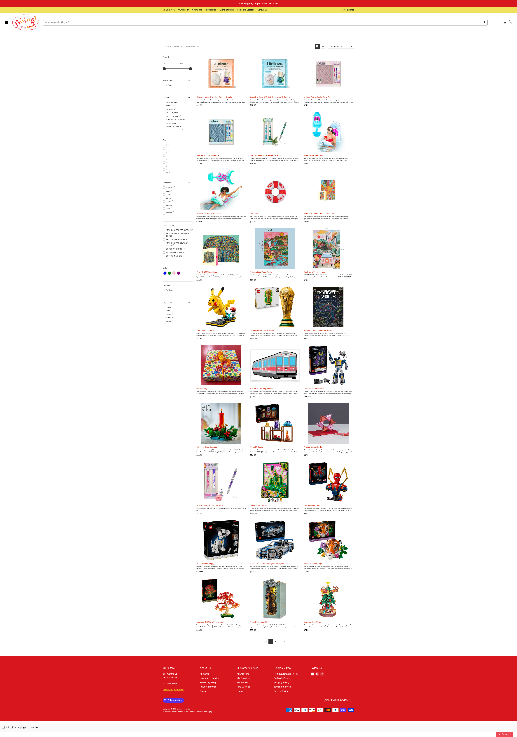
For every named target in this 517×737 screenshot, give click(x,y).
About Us (204, 674)
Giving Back (197, 10)
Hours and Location (245, 10)
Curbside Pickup (282, 678)
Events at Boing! (226, 10)
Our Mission (183, 10)
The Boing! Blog (208, 682)
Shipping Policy (281, 682)
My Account (243, 674)
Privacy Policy (281, 691)
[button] (317, 46)
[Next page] (284, 641)
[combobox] (261, 22)
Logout (240, 691)
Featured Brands (208, 687)
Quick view (243, 56)
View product (221, 382)
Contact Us (262, 10)
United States (336, 700)
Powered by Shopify (204, 712)
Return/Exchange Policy (286, 674)
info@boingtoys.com (173, 689)
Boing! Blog (211, 10)
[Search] (484, 22)
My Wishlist (243, 682)
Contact (204, 691)
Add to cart (221, 91)
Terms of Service (282, 687)
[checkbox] (164, 273)
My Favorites (348, 10)
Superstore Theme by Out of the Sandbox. (179, 712)
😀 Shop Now (169, 10)
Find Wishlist (243, 687)
